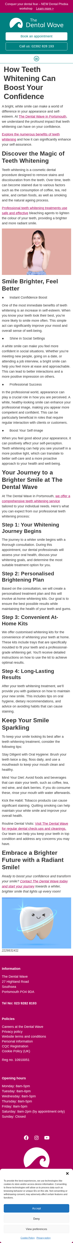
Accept (36, 1208)
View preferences (36, 1229)
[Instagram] (36, 1137)
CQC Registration (15, 1046)
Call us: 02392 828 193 (36, 46)
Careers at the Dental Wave (22, 1027)
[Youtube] (46, 1137)
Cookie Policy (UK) (16, 1051)
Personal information (17, 1041)
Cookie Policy (28, 1238)
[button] (67, 1173)
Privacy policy (43, 1238)
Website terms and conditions (24, 1036)
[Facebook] (26, 1137)
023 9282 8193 (25, 1003)
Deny (36, 1218)
